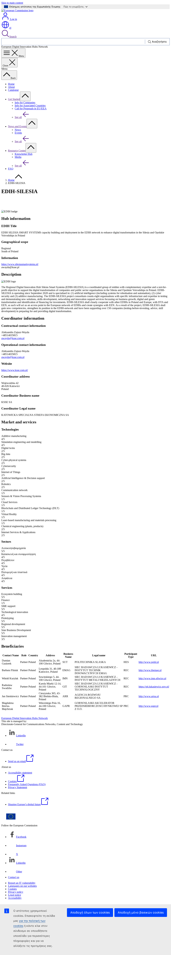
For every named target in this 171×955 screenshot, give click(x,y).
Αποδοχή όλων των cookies (90, 912)
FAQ (10, 168)
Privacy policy (15, 892)
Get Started (14, 99)
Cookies (12, 889)
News (18, 129)
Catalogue (13, 90)
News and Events (17, 126)
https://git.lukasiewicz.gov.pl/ (154, 686)
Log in (13, 19)
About (11, 87)
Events (18, 132)
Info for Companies (25, 102)
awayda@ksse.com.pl (12, 338)
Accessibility (15, 898)
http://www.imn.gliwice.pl (152, 678)
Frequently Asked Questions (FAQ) (27, 784)
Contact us (13, 877)
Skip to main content (12, 2)
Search (13, 36)
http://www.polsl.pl (149, 662)
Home (11, 84)
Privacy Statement (17, 787)
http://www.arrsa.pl (149, 696)
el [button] (10, 27)
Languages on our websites (22, 885)
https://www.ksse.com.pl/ (14, 370)
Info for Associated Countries (30, 105)
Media (18, 157)
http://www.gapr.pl (148, 706)
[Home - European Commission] (17, 10)
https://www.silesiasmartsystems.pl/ (19, 264)
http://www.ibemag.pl (150, 670)
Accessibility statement (20, 772)
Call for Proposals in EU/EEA (31, 108)
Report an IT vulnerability (21, 882)
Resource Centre (17, 150)
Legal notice (14, 895)
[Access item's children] (25, 96)
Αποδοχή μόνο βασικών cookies (141, 912)
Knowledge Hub (23, 154)
